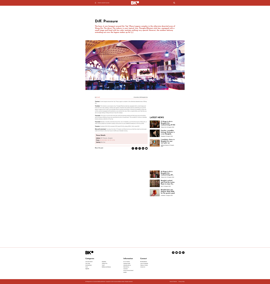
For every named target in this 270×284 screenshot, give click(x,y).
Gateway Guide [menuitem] (126, 263)
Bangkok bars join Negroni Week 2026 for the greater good (168, 191)
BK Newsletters (143, 261)
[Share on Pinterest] (139, 148)
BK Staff (98, 97)
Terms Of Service (173, 281)
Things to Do (104, 263)
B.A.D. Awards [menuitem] (126, 261)
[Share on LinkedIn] (143, 148)
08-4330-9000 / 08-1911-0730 (107, 140)
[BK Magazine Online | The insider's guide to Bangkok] (135, 3)
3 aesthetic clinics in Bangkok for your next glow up (168, 141)
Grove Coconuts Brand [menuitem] (128, 270)
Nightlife (87, 268)
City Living (87, 263)
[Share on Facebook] (133, 148)
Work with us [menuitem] (126, 267)
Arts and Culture (89, 261)
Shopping (104, 261)
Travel (103, 265)
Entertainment (88, 265)
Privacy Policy (182, 281)
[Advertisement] (162, 105)
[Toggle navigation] (95, 2)
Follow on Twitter (144, 265)
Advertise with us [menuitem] (127, 265)
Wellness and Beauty (106, 267)
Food (86, 267)
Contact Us (142, 267)
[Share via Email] (146, 148)
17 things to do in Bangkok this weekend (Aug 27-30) (168, 123)
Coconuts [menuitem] (125, 268)
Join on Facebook (144, 263)
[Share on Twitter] (136, 148)
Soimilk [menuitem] (124, 272)
